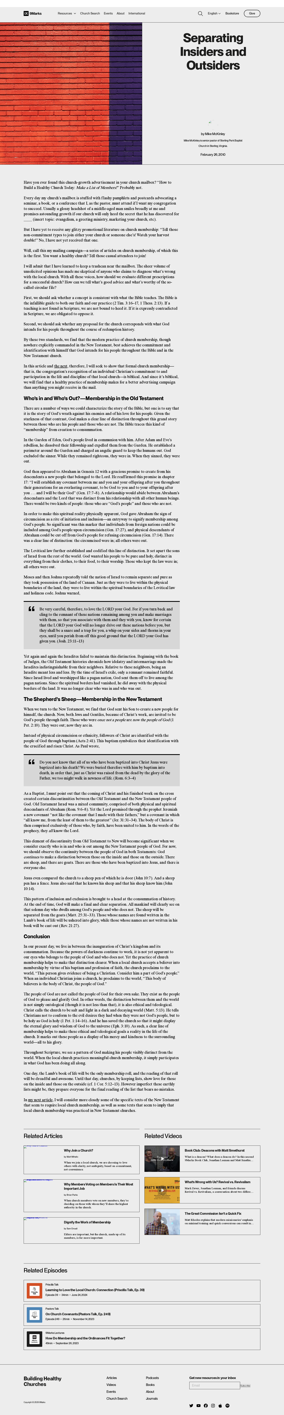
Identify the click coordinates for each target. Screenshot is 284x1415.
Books (150, 1385)
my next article (40, 1100)
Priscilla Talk (52, 1284)
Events (108, 13)
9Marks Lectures (55, 1332)
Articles (111, 1378)
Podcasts (152, 1378)
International (137, 13)
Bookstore (232, 13)
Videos (111, 1385)
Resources (65, 13)
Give (252, 13)
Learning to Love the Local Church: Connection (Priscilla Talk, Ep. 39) (95, 1290)
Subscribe (245, 1386)
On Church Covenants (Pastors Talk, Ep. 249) (78, 1314)
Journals (152, 1399)
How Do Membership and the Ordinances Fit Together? (85, 1338)
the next (60, 366)
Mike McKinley (215, 134)
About (121, 13)
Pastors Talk (52, 1308)
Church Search (90, 13)
